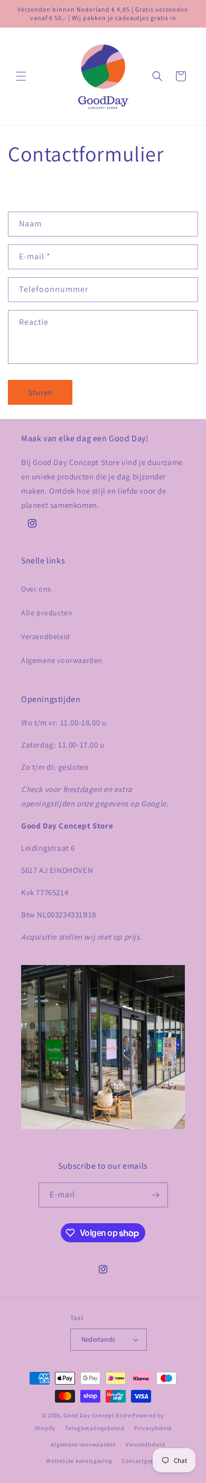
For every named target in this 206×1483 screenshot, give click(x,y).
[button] (21, 76)
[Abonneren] (155, 1194)
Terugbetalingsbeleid (94, 1428)
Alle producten (46, 612)
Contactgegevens (146, 1460)
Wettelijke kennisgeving (79, 1460)
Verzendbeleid (45, 636)
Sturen (40, 392)
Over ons (36, 589)
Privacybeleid (153, 1428)
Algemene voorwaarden (61, 660)
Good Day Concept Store (96, 1415)
